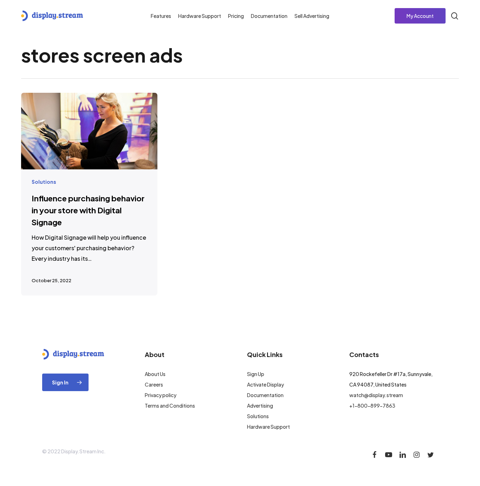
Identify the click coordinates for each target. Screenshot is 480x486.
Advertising (260, 405)
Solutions (44, 182)
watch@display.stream (376, 395)
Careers (154, 384)
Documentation (265, 395)
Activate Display (265, 384)
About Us (155, 374)
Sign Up (255, 374)
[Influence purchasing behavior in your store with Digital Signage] (89, 194)
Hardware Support (268, 426)
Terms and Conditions (170, 405)
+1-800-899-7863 (372, 405)
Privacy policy (160, 395)
